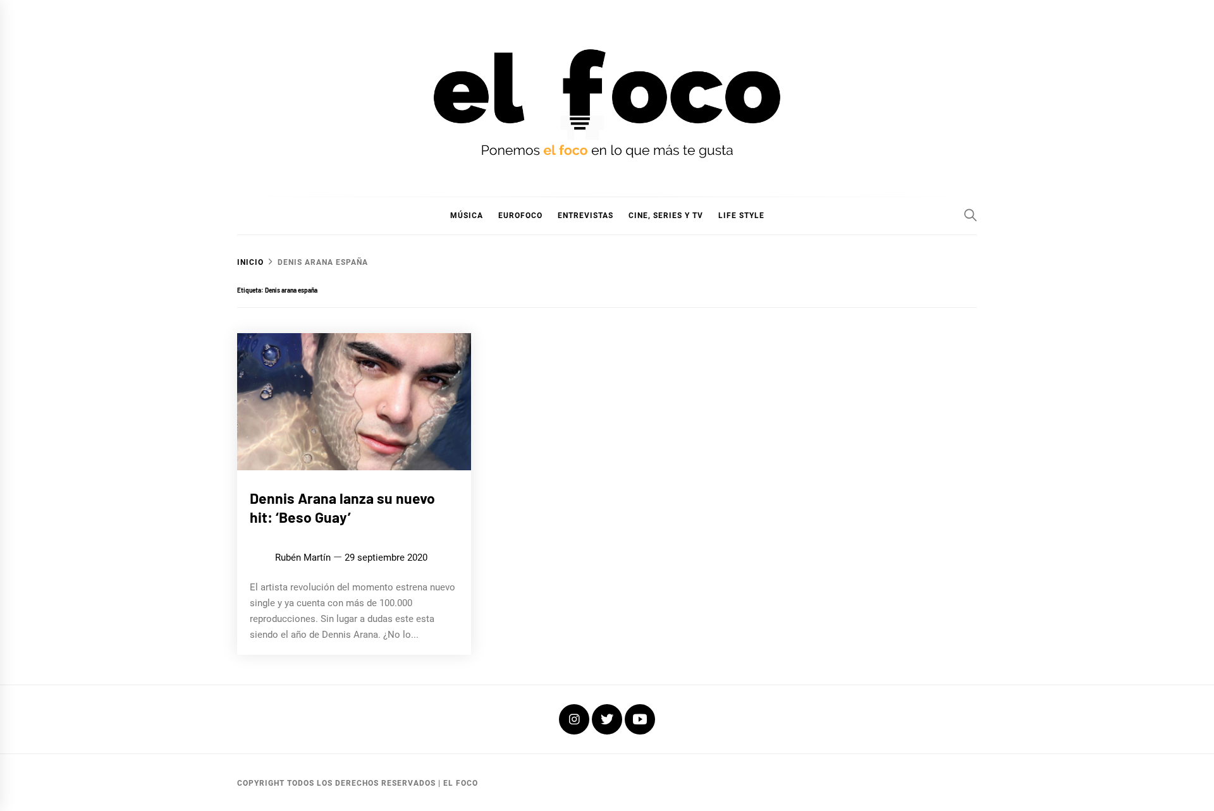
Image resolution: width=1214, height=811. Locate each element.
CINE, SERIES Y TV (665, 215)
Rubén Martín (303, 557)
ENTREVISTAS (585, 215)
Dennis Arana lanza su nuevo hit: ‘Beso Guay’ (342, 507)
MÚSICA (466, 215)
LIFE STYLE (741, 215)
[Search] (970, 215)
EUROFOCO (520, 215)
